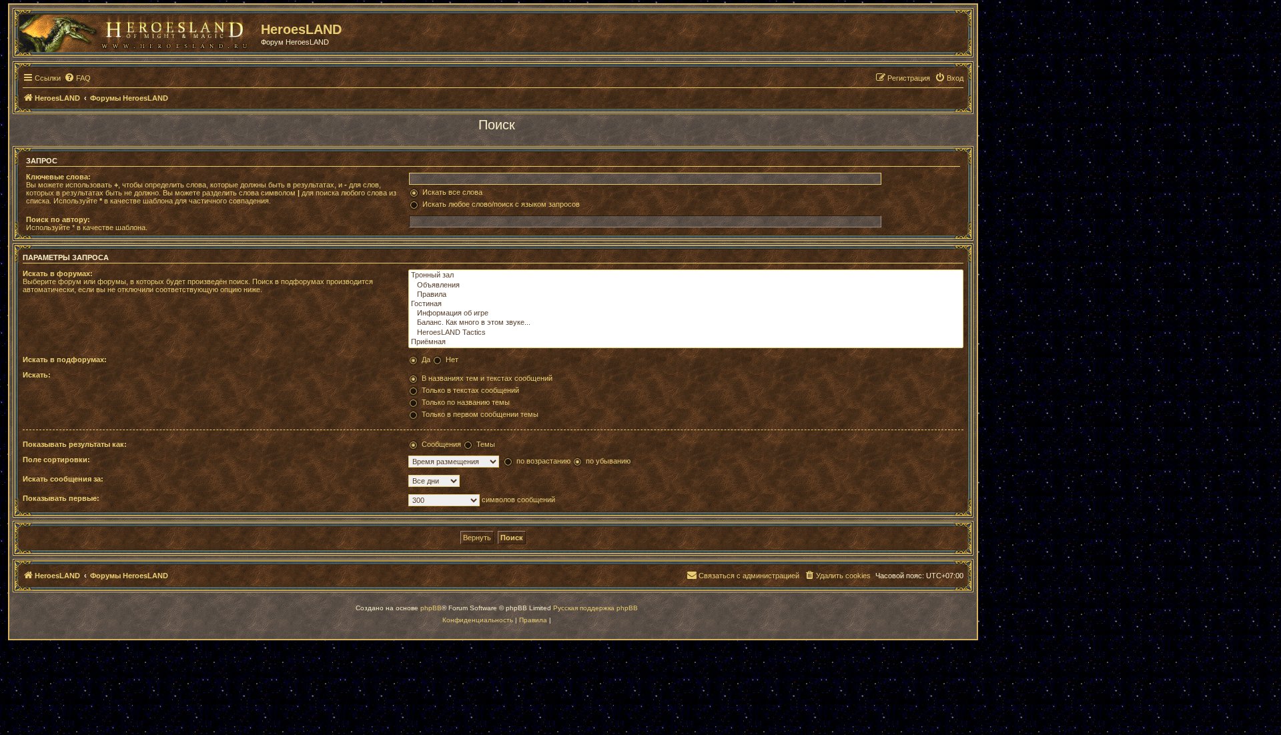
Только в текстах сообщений (470, 390)
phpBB (431, 608)
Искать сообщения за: (63, 479)
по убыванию (608, 461)
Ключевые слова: (58, 177)
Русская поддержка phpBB (595, 608)
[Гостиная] (686, 304)
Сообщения (441, 444)
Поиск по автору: (58, 219)
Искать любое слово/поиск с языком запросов (501, 204)
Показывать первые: (61, 498)
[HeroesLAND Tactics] (686, 332)
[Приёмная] (686, 342)
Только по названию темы (466, 402)
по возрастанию (543, 461)
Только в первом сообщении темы (480, 414)
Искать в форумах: (58, 273)
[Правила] (686, 294)
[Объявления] (686, 285)
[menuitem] (77, 78)
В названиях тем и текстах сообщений (487, 378)
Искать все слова (452, 192)
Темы (485, 444)
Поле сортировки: (56, 460)
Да (426, 359)
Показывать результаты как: (75, 444)
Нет (452, 359)
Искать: (37, 375)
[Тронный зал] (686, 275)
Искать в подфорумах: (65, 359)
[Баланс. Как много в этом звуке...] (686, 322)
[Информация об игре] (686, 313)
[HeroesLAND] (137, 30)
